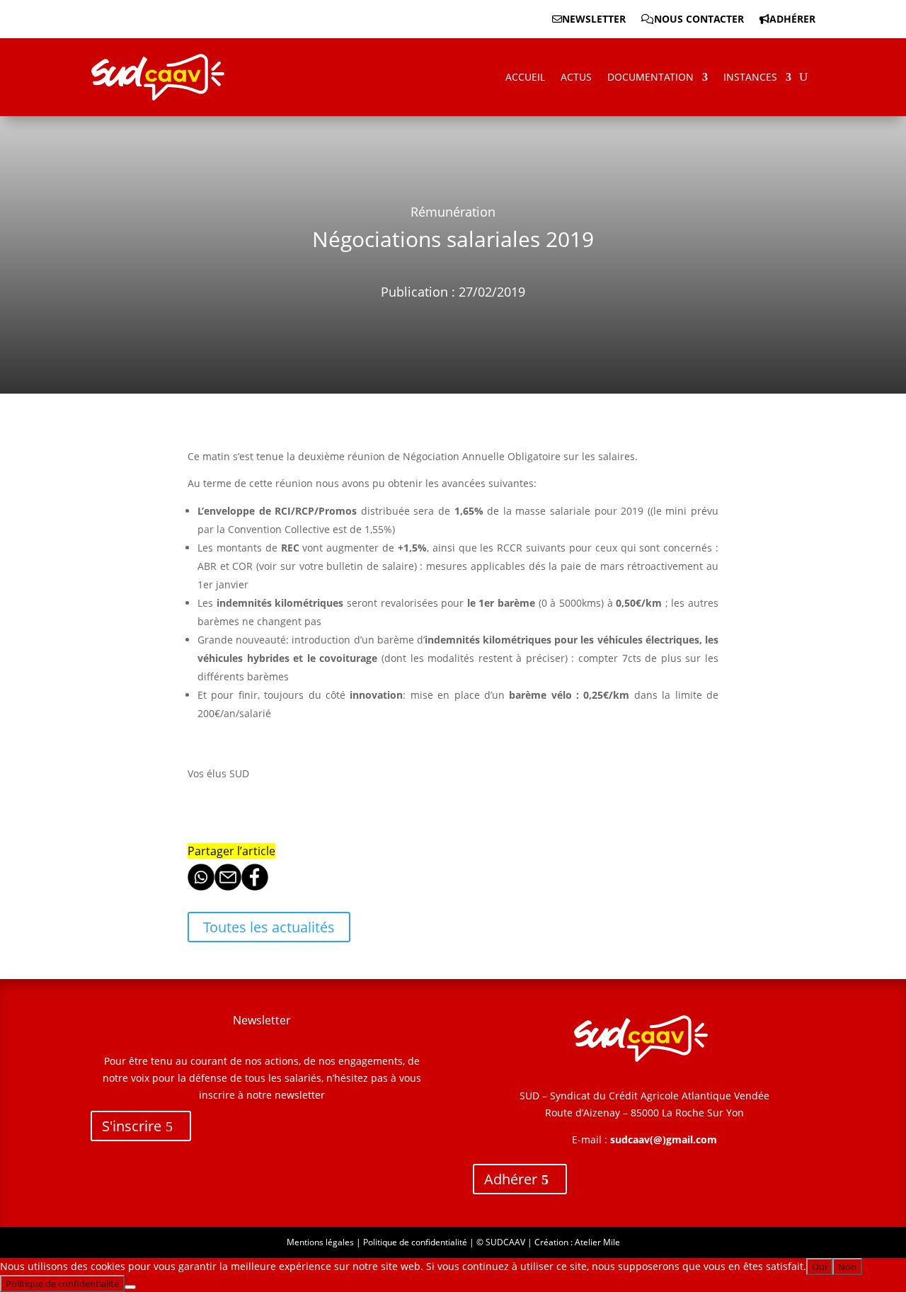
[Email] (227, 886)
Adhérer (792, 19)
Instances (750, 77)
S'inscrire (131, 1126)
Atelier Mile (597, 1242)
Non (847, 1266)
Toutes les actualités (269, 927)
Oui (819, 1266)
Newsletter (594, 19)
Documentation (650, 77)
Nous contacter (699, 19)
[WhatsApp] (201, 886)
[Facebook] (254, 886)
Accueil (525, 77)
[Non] (130, 1287)
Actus (576, 77)
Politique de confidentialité (415, 1242)
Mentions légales (320, 1242)
